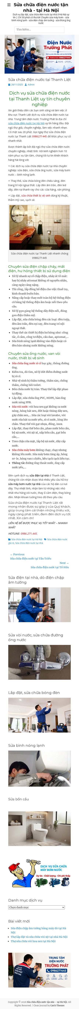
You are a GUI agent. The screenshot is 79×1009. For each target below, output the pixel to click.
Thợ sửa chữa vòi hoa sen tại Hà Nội (33, 941)
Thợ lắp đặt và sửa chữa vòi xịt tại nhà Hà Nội (39, 937)
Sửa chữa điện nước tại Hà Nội (26, 539)
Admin (31, 84)
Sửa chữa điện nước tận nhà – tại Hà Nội (47, 1002)
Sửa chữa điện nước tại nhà (29, 543)
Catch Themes (57, 1005)
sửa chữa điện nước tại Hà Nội (26, 123)
